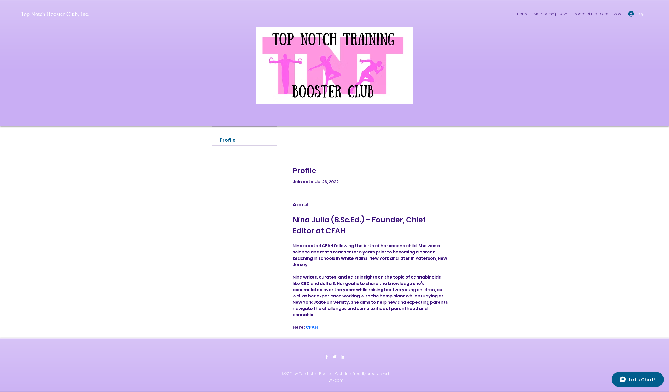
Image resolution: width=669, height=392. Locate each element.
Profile (228, 140)
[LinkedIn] (342, 356)
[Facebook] (326, 356)
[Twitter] (334, 356)
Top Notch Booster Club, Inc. (55, 14)
